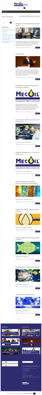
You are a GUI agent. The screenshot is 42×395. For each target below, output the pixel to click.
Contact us (24, 373)
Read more (38, 47)
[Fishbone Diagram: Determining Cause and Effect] (28, 248)
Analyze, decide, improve (6, 343)
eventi (32, 77)
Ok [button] (34, 393)
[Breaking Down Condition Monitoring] (28, 275)
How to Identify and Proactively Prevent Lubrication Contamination (26, 182)
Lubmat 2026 (20, 54)
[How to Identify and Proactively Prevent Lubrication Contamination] (28, 191)
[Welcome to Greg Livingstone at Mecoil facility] (28, 33)
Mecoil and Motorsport (6, 352)
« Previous (19, 319)
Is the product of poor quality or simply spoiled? (9, 333)
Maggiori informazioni (29, 393)
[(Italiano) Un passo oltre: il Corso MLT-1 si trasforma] (28, 162)
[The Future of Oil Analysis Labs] (28, 302)
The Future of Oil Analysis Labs (25, 294)
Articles (28, 47)
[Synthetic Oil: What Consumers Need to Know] (28, 219)
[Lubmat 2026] (28, 62)
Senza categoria (35, 111)
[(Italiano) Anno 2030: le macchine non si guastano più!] (28, 132)
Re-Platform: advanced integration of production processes (27, 86)
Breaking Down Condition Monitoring (27, 267)
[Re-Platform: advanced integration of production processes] (28, 95)
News (31, 47)
